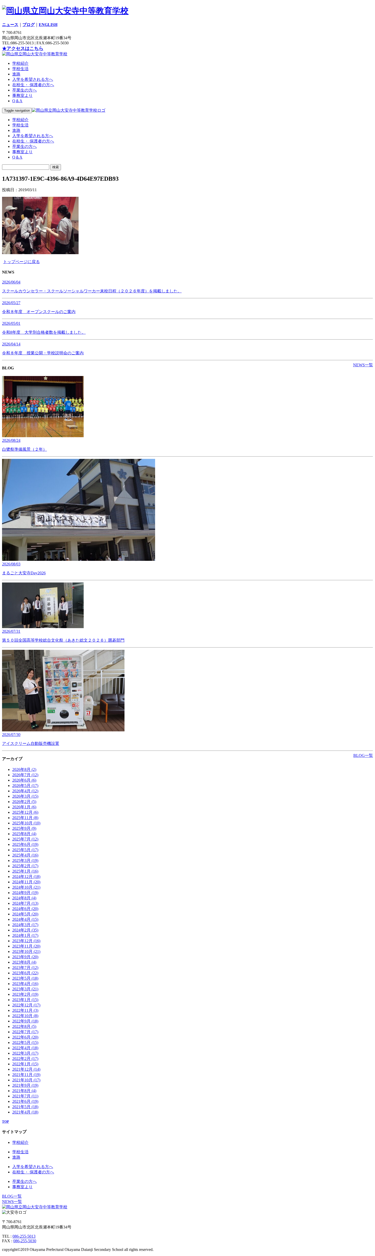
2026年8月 (24, 769)
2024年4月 (25, 919)
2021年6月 (25, 1101)
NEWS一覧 (363, 365)
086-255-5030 (24, 1241)
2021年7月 (25, 1096)
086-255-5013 (23, 1236)
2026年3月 (25, 796)
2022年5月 (25, 1042)
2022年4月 (25, 1048)
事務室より (22, 95)
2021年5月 (25, 1107)
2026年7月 (25, 775)
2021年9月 (25, 1085)
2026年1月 (24, 807)
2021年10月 (26, 1080)
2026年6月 (24, 780)
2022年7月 (25, 1032)
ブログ (28, 24)
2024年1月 (25, 935)
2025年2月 (25, 866)
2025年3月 (25, 860)
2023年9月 (25, 957)
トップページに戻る (21, 262)
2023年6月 (25, 973)
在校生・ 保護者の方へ (33, 85)
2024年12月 (26, 876)
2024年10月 (26, 887)
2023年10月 (26, 951)
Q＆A (17, 101)
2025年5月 (25, 850)
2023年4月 (25, 983)
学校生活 (20, 69)
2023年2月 (25, 994)
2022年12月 (26, 1005)
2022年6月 (25, 1037)
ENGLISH (48, 24)
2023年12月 (26, 941)
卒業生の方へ (24, 90)
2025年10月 (26, 823)
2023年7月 (25, 967)
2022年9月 (25, 1021)
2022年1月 (25, 1064)
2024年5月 (25, 914)
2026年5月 (25, 785)
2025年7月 (25, 839)
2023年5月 (25, 978)
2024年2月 (25, 930)
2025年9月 (24, 828)
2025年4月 (25, 855)
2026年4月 (25, 791)
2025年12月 (25, 812)
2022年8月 (24, 1026)
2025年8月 (24, 834)
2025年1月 (25, 871)
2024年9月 (25, 892)
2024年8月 (24, 898)
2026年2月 (24, 801)
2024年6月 (25, 909)
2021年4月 (25, 1112)
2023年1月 (25, 1000)
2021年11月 (26, 1074)
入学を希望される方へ (32, 79)
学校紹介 (20, 63)
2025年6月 (25, 844)
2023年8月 (24, 962)
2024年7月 (25, 903)
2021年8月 (24, 1091)
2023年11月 (26, 946)
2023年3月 (25, 989)
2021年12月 (26, 1069)
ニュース (10, 24)
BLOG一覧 (363, 755)
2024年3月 (25, 925)
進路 (16, 74)
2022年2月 (25, 1058)
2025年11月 (25, 817)
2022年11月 (25, 1010)
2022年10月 (25, 1016)
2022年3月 (25, 1053)
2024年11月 (26, 882)
